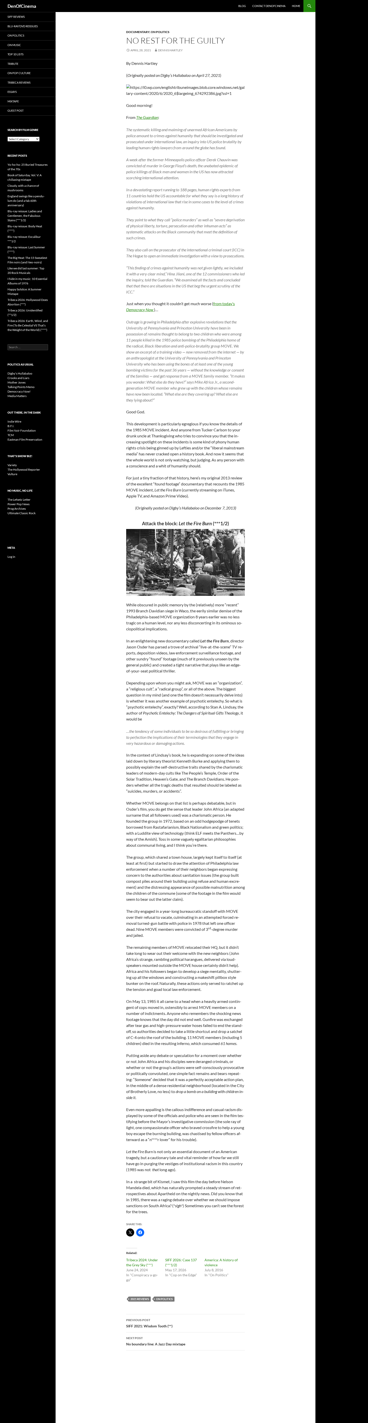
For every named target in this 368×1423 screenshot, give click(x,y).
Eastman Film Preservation (25, 439)
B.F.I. (11, 426)
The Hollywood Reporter (24, 469)
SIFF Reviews (16, 16)
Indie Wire (14, 421)
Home (296, 6)
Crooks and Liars (18, 378)
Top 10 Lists (16, 54)
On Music (14, 45)
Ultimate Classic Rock (22, 513)
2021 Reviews (139, 1299)
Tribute (13, 63)
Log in (11, 557)
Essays (12, 91)
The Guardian (147, 117)
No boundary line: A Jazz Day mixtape (155, 1341)
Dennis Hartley (170, 50)
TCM (11, 435)
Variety (12, 465)
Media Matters (17, 396)
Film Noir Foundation (22, 430)
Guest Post (16, 110)
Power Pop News (19, 504)
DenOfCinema (22, 6)
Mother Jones (17, 382)
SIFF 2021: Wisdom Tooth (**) (149, 1323)
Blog (242, 6)
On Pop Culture (19, 73)
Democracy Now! (19, 391)
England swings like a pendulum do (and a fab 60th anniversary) (26, 200)
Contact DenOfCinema (268, 6)
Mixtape (13, 101)
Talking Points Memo (21, 387)
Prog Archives (17, 508)
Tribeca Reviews (19, 82)
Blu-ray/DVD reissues (23, 26)
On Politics (160, 32)
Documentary (137, 32)
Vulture (12, 474)
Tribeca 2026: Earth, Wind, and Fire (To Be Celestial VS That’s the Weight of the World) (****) (28, 325)
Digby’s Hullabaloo (20, 373)
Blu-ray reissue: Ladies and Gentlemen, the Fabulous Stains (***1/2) (25, 215)
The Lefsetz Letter (19, 499)
